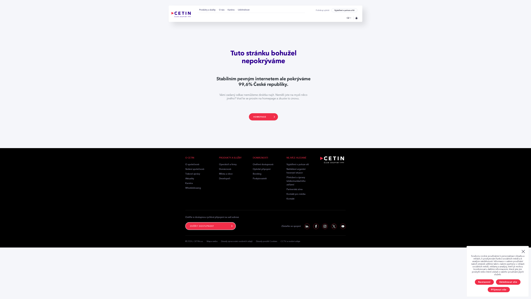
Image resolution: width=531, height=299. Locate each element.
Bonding (257, 174)
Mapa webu (212, 241)
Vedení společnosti (194, 169)
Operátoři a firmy (228, 164)
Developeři (224, 179)
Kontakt (290, 199)
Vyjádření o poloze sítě (344, 10)
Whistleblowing (193, 188)
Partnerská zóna (295, 189)
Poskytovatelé (260, 179)
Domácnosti (225, 169)
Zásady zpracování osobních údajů (237, 241)
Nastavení (484, 282)
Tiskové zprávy (192, 174)
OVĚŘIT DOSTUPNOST (202, 226)
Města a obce (226, 174)
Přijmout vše (499, 289)
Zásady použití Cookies (266, 241)
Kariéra (189, 183)
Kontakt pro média (296, 194)
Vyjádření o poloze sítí (298, 164)
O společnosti (192, 164)
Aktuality (189, 179)
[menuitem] (207, 10)
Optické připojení (261, 169)
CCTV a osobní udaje (290, 241)
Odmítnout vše (508, 282)
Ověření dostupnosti (263, 164)
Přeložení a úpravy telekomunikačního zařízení (296, 181)
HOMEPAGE (259, 117)
